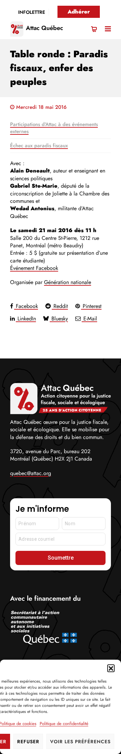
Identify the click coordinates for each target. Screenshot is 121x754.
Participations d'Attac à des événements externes (54, 128)
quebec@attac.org (30, 473)
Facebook (26, 306)
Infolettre (31, 12)
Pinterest (91, 306)
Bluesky (59, 318)
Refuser (28, 741)
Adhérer (79, 11)
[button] (111, 668)
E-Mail (89, 318)
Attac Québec (44, 28)
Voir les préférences (80, 741)
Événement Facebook (34, 268)
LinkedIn (26, 318)
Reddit (60, 306)
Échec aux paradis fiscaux (39, 145)
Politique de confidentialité (64, 723)
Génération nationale (67, 282)
